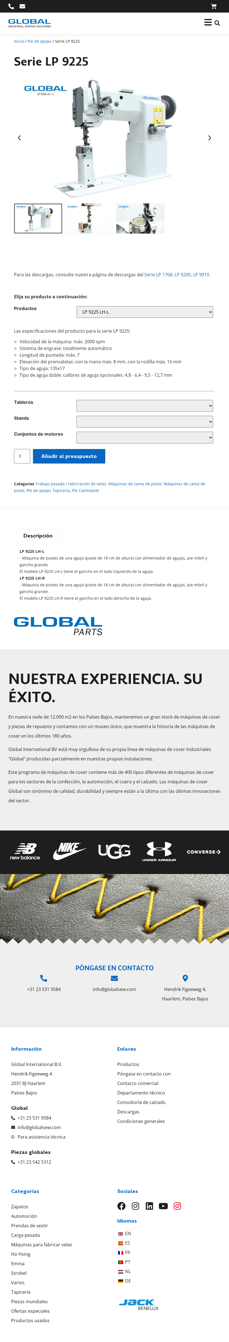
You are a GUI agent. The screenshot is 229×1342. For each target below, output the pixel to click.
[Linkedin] (149, 1206)
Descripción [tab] (38, 535)
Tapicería (61, 490)
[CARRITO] (213, 6)
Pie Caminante (85, 490)
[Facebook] (121, 1206)
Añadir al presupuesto (69, 456)
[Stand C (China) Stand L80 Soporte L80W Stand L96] (145, 422)
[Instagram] (135, 1206)
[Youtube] (163, 1206)
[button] (217, 23)
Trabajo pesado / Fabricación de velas (70, 483)
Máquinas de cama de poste (134, 483)
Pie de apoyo (39, 41)
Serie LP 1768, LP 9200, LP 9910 (176, 275)
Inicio (19, 41)
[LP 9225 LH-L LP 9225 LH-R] (145, 312)
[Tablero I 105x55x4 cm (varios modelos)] (145, 406)
